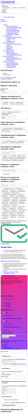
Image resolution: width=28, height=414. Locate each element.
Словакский (5, 209)
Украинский (12, 214)
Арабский (12, 190)
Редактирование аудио (12, 57)
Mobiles (14, 155)
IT (9, 155)
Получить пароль (6, 374)
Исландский (15, 197)
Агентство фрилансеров (10, 141)
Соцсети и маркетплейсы (13, 31)
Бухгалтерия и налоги (12, 63)
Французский (5, 215)
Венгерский (7, 193)
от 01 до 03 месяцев (17, 129)
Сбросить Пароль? (21, 364)
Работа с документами (9, 61)
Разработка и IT (8, 35)
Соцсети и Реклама (8, 50)
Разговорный (5, 104)
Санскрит (4, 208)
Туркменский (20, 212)
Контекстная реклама (12, 53)
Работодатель (14, 399)
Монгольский (13, 202)
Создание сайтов (11, 38)
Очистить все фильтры (6, 78)
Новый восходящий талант (17, 142)
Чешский (6, 217)
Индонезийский (20, 196)
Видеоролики (10, 60)
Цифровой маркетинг (18, 160)
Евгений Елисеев (8, 315)
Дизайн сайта (6, 247)
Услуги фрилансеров (9, 17)
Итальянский (7, 199)
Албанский (18, 188)
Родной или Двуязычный (17, 104)
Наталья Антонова (5, 243)
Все (5, 112)
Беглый (12, 102)
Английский (5, 190)
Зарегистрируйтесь (20, 359)
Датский (12, 196)
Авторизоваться (22, 385)
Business (5, 155)
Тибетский (4, 212)
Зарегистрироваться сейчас (8, 405)
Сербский (19, 208)
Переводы (9, 48)
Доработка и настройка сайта (14, 37)
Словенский (13, 209)
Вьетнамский (15, 193)
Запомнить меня (8, 364)
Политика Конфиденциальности (12, 348)
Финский (20, 214)
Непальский (5, 203)
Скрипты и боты (11, 41)
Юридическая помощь (12, 64)
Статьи (8, 45)
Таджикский (7, 211)
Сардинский (12, 208)
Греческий (20, 194)
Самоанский (21, 206)
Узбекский (4, 214)
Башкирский (5, 191)
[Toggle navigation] (1, 22)
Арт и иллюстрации (12, 29)
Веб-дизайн (17, 261)
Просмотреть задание (9, 273)
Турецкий (11, 212)
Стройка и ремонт (11, 67)
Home (5, 73)
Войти (2, 19)
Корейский (6, 200)
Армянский (20, 190)
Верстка (9, 39)
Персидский (7, 205)
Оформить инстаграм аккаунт (12, 326)
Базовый (6, 102)
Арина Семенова (8, 323)
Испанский (23, 197)
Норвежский (13, 203)
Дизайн (5, 25)
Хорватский (14, 215)
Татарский (21, 211)
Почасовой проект (6, 113)
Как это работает (8, 347)
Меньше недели (6, 129)
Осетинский (22, 203)
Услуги (5, 9)
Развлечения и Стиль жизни (17, 158)
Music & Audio (21, 155)
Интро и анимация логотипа (14, 59)
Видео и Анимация (8, 56)
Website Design (4, 261)
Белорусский (13, 191)
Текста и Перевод (6, 160)
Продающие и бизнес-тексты (14, 44)
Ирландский (7, 197)
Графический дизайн (12, 33)
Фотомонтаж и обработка (13, 34)
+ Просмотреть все (8, 298)
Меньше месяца (18, 128)
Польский (14, 205)
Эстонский (20, 217)
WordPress (10, 261)
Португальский (6, 206)
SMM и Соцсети (11, 52)
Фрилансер (6, 399)
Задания (14, 7)
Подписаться (5, 337)
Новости (6, 344)
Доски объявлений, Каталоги (14, 54)
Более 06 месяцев (8, 128)
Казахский (15, 199)
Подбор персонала (11, 65)
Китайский (23, 199)
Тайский (14, 211)
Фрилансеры (7, 7)
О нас (5, 346)
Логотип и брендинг (12, 26)
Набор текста (10, 49)
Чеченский (22, 215)
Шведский (13, 217)
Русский (14, 206)
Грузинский (5, 196)
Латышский (14, 200)
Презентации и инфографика (14, 27)
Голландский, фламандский (9, 194)
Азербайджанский (8, 188)
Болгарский (22, 191)
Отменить (4, 12)
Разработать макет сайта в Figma (13, 318)
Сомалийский (22, 209)
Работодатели (22, 7)
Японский (4, 218)
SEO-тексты (10, 46)
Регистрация (4, 21)
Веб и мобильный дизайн (13, 30)
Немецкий (21, 202)
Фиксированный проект (14, 112)
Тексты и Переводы (9, 42)
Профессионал (19, 102)
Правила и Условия (20, 402)
